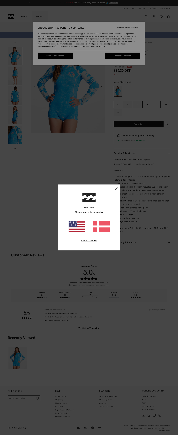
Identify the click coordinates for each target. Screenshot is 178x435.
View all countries (89, 240)
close (116, 188)
